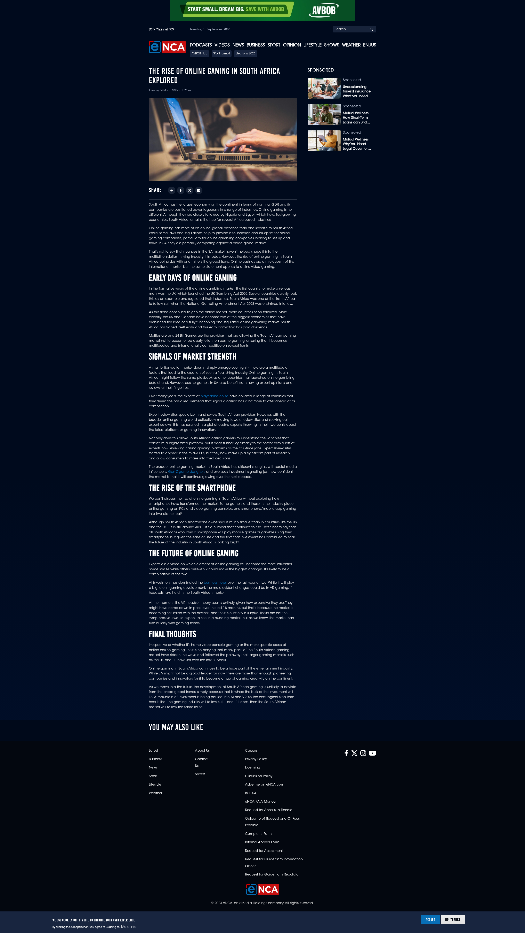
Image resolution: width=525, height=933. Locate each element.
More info (129, 927)
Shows (331, 45)
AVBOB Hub (199, 53)
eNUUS (369, 45)
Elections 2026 (245, 53)
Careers (251, 750)
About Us (202, 750)
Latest (153, 750)
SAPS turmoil (221, 53)
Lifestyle (313, 45)
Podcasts (201, 45)
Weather (351, 45)
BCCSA (251, 793)
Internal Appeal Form (262, 842)
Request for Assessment (264, 851)
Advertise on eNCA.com (264, 784)
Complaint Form (258, 834)
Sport (274, 45)
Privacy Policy (256, 759)
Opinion (292, 45)
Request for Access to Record (268, 810)
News (238, 45)
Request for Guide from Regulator (272, 874)
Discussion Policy (258, 776)
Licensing (252, 767)
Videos (222, 45)
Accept (430, 919)
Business (256, 45)
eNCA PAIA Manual (260, 801)
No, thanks (452, 919)
